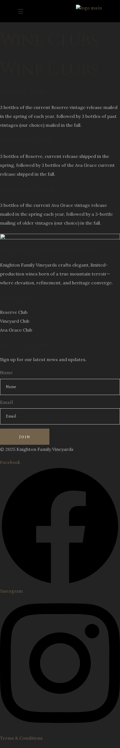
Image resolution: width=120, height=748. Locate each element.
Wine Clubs (16, 297)
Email (6, 402)
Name (6, 372)
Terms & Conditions (21, 738)
